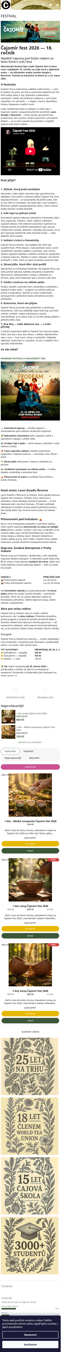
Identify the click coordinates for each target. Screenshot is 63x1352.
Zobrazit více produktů (29, 742)
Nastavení (30, 1334)
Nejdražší (28, 751)
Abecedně (34, 757)
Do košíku (30, 843)
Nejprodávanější (13, 757)
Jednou (5, 1312)
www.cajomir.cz (9, 675)
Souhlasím (30, 1344)
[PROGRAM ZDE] (30, 390)
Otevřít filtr (30, 766)
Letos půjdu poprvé (10, 1306)
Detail (30, 850)
